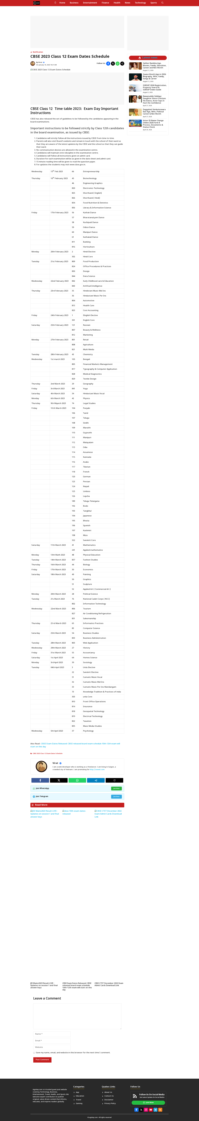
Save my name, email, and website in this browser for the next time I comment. (73, 1053)
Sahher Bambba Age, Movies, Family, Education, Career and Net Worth (154, 65)
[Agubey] (36, 3)
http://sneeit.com (97, 770)
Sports (154, 3)
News (127, 3)
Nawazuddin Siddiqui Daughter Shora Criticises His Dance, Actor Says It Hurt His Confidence (154, 99)
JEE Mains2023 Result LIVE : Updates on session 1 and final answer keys (44, 985)
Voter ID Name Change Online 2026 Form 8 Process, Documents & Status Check (153, 124)
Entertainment (90, 3)
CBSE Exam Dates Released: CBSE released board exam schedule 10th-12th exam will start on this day (77, 986)
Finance (105, 3)
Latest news (149, 57)
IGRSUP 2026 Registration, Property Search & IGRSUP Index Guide (155, 87)
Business (74, 3)
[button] (162, 3)
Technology (140, 3)
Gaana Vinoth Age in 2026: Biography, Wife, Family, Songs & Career (154, 76)
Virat (40, 62)
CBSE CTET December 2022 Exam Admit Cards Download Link (109, 984)
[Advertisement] (77, 32)
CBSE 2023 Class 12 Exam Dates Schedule (47, 754)
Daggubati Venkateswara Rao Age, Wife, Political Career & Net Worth (154, 111)
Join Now (116, 789)
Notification (38, 52)
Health (117, 3)
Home (62, 3)
